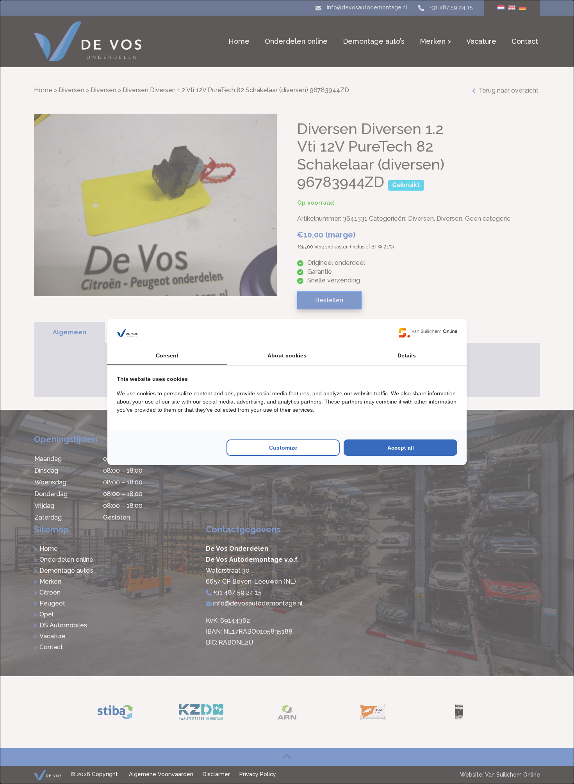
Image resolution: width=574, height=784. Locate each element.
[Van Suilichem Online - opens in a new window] (428, 333)
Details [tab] (407, 355)
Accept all (400, 448)
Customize (283, 448)
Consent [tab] (167, 355)
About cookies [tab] (287, 355)
